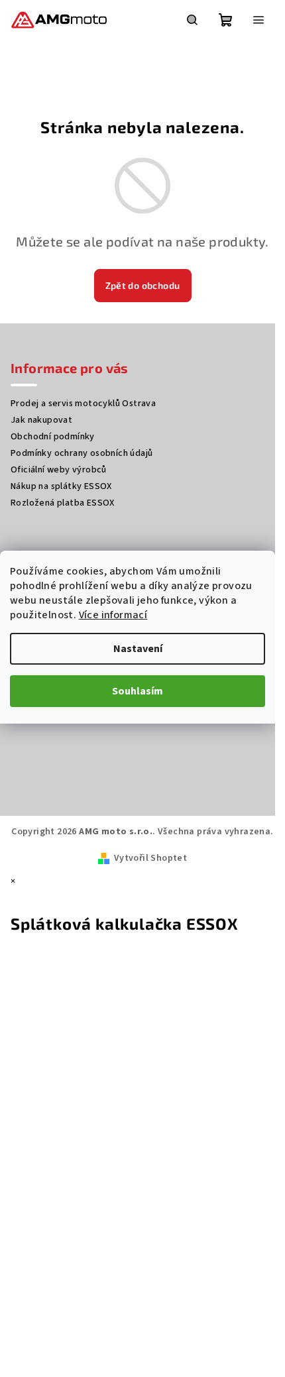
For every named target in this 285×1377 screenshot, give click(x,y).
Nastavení (137, 648)
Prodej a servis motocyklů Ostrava (83, 403)
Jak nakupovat (41, 420)
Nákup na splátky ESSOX (61, 486)
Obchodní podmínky (53, 436)
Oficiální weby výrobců (59, 469)
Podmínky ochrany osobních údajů (81, 453)
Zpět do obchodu (142, 285)
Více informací (113, 615)
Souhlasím (137, 691)
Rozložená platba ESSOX (63, 503)
